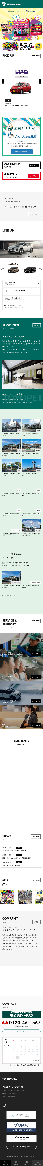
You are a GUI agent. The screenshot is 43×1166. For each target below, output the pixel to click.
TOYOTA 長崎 (9, 1079)
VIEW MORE (36, 56)
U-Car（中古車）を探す (9, 595)
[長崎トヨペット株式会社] (11, 4)
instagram (4, 1105)
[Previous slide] (3, 81)
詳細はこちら (21, 1031)
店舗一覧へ (37, 325)
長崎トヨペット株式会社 (13, 1087)
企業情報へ (37, 922)
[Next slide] (40, 81)
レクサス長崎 (21, 1138)
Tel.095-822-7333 (8, 1096)
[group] (21, 29)
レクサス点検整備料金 (21, 1147)
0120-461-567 (10, 1093)
